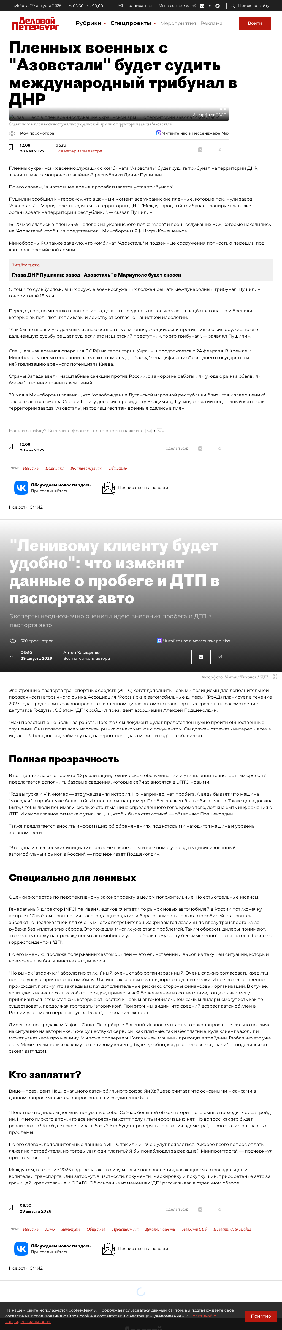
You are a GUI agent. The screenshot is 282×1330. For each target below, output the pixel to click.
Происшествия (125, 1229)
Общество (118, 468)
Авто (50, 1229)
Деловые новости (160, 1229)
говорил (19, 296)
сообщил (42, 199)
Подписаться (138, 5)
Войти (255, 23)
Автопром (71, 1229)
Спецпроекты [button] (131, 23)
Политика (54, 468)
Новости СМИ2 (26, 507)
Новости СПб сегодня (232, 1229)
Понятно (261, 1316)
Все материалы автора (79, 151)
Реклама (211, 23)
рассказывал (177, 1183)
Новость (31, 468)
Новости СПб (194, 1229)
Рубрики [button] (89, 23)
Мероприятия (178, 23)
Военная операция (86, 468)
